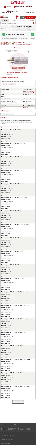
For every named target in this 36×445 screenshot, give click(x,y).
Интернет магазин (8, 436)
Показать (25, 107)
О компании (6, 443)
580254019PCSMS (28, 91)
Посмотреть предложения (9, 84)
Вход (22, 17)
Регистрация (30, 17)
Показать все (18, 402)
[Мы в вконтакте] (15, 425)
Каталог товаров (7, 439)
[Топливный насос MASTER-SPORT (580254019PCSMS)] (18, 74)
